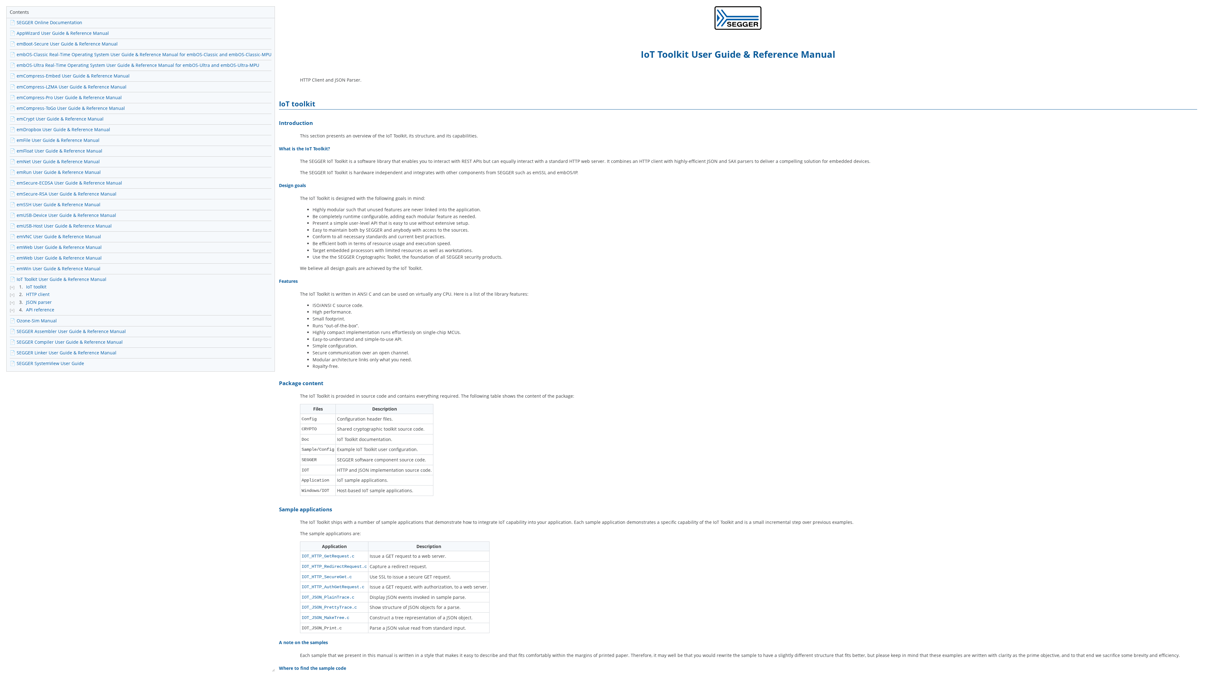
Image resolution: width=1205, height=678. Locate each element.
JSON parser (39, 302)
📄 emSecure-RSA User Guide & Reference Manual (63, 194)
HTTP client (38, 294)
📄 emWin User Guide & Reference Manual (55, 269)
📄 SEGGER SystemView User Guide (47, 363)
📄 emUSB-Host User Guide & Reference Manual (61, 226)
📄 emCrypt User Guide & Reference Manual (57, 119)
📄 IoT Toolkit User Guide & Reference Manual (58, 279)
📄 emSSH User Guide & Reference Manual (55, 204)
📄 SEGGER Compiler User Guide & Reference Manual (66, 342)
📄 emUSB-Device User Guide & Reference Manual (63, 215)
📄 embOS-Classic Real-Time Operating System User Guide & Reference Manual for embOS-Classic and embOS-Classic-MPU (140, 54)
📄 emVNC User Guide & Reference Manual (55, 236)
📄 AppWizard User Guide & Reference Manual (59, 33)
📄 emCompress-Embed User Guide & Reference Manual (70, 76)
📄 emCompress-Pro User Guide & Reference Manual (66, 97)
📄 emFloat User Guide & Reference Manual (56, 151)
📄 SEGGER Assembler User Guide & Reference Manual (68, 331)
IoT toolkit (36, 287)
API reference (40, 310)
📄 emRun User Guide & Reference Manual (55, 172)
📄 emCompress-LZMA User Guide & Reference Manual (68, 87)
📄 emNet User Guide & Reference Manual (55, 161)
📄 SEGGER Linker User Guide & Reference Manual (63, 353)
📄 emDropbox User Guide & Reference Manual (60, 129)
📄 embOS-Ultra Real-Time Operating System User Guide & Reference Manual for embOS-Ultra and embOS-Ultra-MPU (134, 65)
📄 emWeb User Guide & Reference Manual (56, 247)
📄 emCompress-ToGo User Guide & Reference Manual (67, 108)
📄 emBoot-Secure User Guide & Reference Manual (64, 44)
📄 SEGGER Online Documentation (46, 22)
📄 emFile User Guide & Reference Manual (54, 140)
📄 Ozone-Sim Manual (33, 321)
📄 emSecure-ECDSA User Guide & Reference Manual (66, 183)
